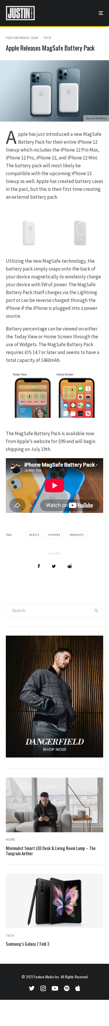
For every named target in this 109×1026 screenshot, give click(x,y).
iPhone (55, 534)
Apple (35, 534)
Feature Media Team (22, 37)
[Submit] (69, 566)
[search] (96, 611)
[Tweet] (54, 566)
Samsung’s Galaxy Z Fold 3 (27, 943)
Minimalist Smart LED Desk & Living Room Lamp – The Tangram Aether (51, 850)
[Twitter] (31, 988)
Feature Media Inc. (47, 976)
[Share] (38, 566)
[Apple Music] (77, 988)
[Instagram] (43, 988)
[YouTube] (55, 988)
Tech (47, 37)
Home (10, 839)
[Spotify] (66, 988)
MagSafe (77, 534)
